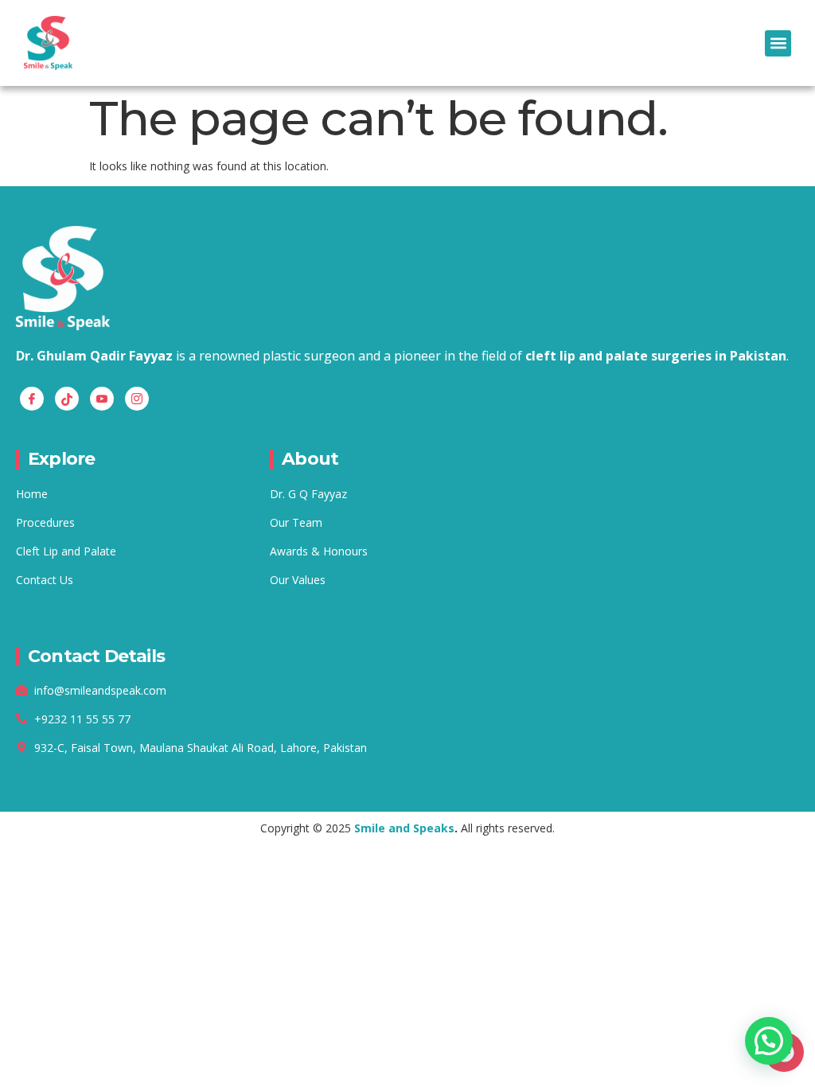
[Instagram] (137, 399)
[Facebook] (32, 399)
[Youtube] (102, 399)
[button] (778, 43)
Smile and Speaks (404, 828)
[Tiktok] (67, 399)
